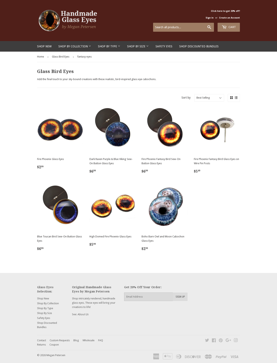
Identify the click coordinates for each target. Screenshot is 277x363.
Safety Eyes (164, 46)
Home (40, 56)
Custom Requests (60, 340)
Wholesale (88, 340)
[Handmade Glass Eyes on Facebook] (214, 340)
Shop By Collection (73, 46)
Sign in (210, 17)
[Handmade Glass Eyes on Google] (228, 340)
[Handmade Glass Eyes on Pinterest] (221, 340)
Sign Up (180, 296)
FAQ (100, 340)
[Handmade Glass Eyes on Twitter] (207, 340)
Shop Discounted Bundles (199, 46)
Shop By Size (136, 46)
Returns (41, 344)
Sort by (186, 97)
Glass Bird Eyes (60, 56)
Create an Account (229, 17)
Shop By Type (108, 46)
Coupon (54, 344)
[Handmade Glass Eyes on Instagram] (236, 340)
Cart (232, 27)
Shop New (44, 46)
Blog (76, 340)
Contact (41, 340)
